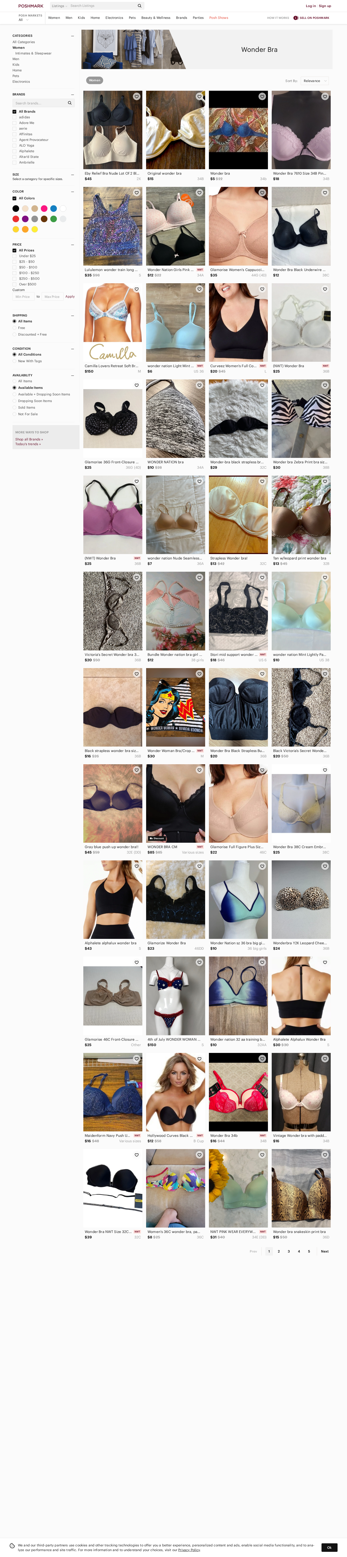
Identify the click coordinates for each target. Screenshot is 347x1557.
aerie (22, 128)
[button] (60, 6)
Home (95, 18)
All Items (25, 321)
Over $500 (27, 284)
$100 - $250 (29, 273)
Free (21, 328)
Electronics (114, 18)
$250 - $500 (29, 278)
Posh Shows (218, 18)
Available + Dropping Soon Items (44, 394)
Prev (253, 1251)
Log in (311, 6)
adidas (24, 117)
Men (69, 18)
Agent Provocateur (33, 140)
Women (54, 18)
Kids (81, 18)
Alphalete (26, 151)
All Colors (26, 198)
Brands (181, 18)
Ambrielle (26, 162)
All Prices (26, 250)
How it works (278, 18)
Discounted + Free (32, 334)
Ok (329, 1547)
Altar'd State (28, 157)
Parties (198, 18)
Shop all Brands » (29, 439)
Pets (132, 18)
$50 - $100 (28, 267)
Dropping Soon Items (35, 401)
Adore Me (26, 123)
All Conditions (29, 354)
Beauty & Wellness (156, 18)
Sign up (325, 6)
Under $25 (27, 256)
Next (325, 1251)
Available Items (30, 388)
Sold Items (26, 407)
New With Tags (30, 361)
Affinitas (25, 134)
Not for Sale (28, 414)
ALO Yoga (26, 145)
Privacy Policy (189, 1550)
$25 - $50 (27, 261)
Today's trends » (28, 444)
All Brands (27, 111)
